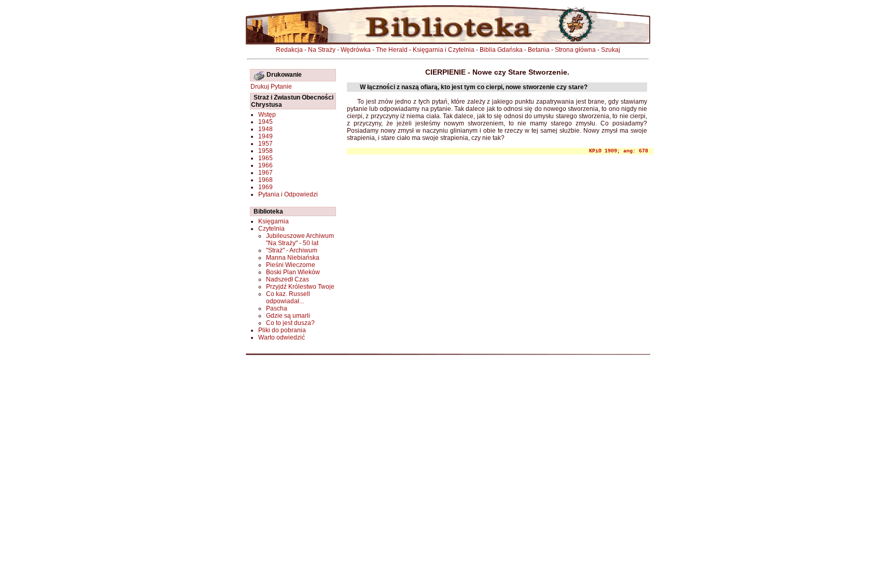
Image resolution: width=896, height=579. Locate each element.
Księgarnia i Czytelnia (443, 49)
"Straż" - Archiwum (291, 250)
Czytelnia (271, 228)
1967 (265, 172)
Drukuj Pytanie (271, 86)
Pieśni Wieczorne (290, 265)
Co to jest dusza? (290, 323)
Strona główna (575, 49)
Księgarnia (273, 221)
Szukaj (610, 49)
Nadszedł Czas (287, 279)
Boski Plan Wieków (293, 272)
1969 (265, 187)
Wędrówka (356, 49)
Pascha (276, 308)
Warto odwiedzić (281, 337)
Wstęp (267, 114)
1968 (265, 179)
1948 (265, 129)
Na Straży (321, 49)
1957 (265, 143)
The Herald (392, 49)
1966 (265, 165)
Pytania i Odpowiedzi (288, 194)
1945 (265, 121)
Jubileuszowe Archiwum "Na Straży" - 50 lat (300, 239)
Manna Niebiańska (292, 257)
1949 (265, 136)
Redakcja (289, 49)
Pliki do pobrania (282, 330)
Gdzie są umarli (288, 315)
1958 (265, 150)
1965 (265, 158)
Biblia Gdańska (501, 49)
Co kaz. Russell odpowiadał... (288, 297)
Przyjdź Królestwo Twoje (300, 286)
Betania (539, 49)
